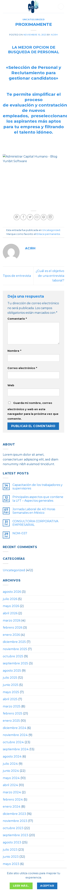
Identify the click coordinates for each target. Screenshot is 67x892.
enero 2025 (11, 720)
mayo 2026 (11, 606)
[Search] (61, 7)
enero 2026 (11, 635)
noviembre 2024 (15, 735)
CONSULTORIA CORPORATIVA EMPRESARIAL (35, 523)
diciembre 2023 (14, 814)
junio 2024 (11, 771)
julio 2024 (10, 763)
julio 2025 (10, 677)
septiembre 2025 (15, 663)
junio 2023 (11, 856)
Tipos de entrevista (17, 276)
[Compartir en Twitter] (30, 217)
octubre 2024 (13, 742)
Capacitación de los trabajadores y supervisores (37, 486)
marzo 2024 (12, 792)
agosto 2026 (12, 591)
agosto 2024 (12, 756)
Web (10, 385)
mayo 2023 (11, 864)
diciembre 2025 (14, 642)
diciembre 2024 (14, 728)
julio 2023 (10, 849)
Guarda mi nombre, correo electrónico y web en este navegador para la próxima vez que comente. (32, 410)
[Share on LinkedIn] (50, 217)
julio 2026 (10, 599)
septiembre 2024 (16, 749)
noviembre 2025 (15, 649)
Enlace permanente (48, 234)
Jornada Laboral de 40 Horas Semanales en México (33, 510)
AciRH (54, 34)
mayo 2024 (11, 778)
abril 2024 (10, 785)
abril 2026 (10, 613)
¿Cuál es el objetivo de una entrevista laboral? (50, 275)
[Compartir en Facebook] (23, 217)
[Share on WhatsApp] (17, 217)
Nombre (14, 350)
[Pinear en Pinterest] (44, 217)
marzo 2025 (11, 706)
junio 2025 (10, 685)
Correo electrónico (22, 368)
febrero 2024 (13, 799)
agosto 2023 (12, 842)
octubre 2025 (13, 656)
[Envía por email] (37, 217)
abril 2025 (10, 699)
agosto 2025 (12, 670)
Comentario (17, 318)
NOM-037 (19, 533)
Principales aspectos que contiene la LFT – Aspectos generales (37, 498)
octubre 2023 (13, 828)
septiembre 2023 (15, 835)
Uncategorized (33, 19)
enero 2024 (11, 806)
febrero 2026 (12, 627)
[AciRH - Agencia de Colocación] (33, 6)
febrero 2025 (12, 713)
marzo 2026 (11, 620)
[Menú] (6, 6)
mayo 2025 (11, 692)
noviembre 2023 (15, 821)
